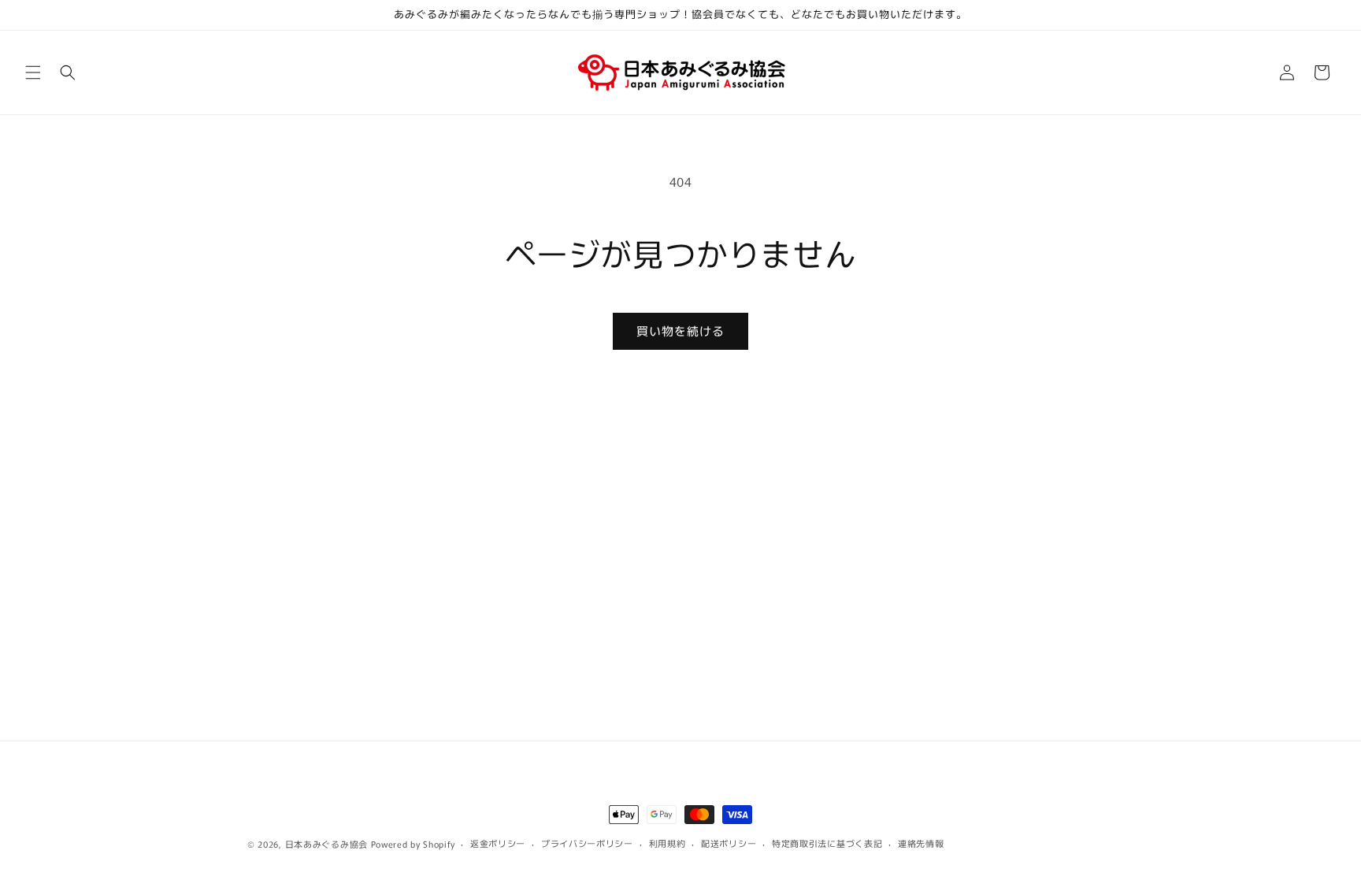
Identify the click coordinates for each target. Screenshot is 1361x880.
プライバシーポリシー (587, 843)
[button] (33, 72)
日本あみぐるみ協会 (326, 843)
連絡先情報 (921, 843)
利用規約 (667, 843)
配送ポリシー (728, 843)
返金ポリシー (497, 843)
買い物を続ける (680, 330)
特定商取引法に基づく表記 (827, 843)
